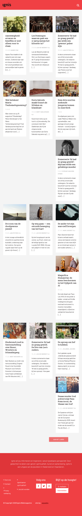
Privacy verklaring (7, 492)
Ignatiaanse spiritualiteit (21, 483)
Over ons (8, 480)
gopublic (45, 503)
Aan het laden (58, 439)
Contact (7, 484)
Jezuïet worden (23, 489)
